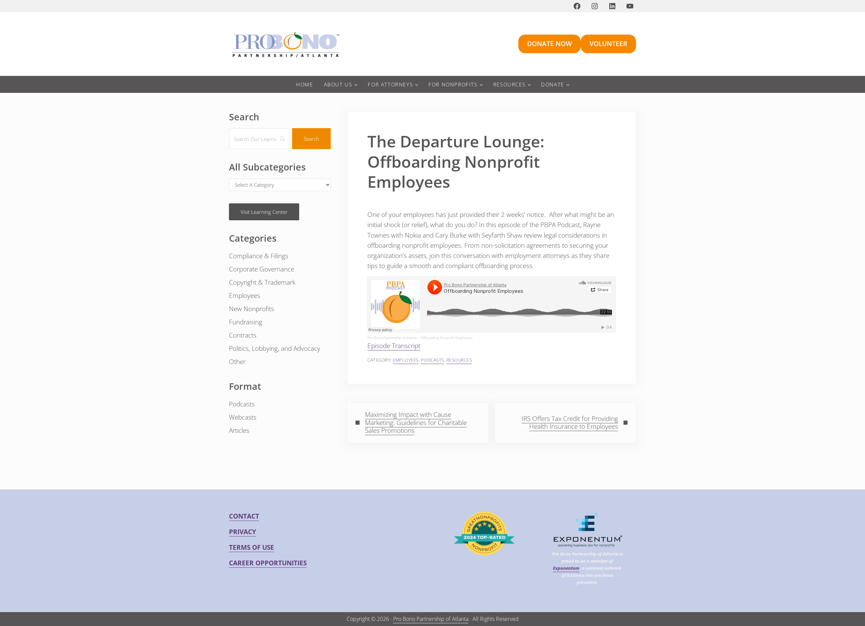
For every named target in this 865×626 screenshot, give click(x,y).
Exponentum (566, 568)
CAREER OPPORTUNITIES (268, 563)
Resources (459, 360)
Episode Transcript (393, 345)
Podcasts (432, 360)
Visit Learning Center (264, 211)
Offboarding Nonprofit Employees (446, 338)
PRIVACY (242, 531)
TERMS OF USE (251, 547)
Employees (406, 360)
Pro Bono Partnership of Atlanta (392, 338)
